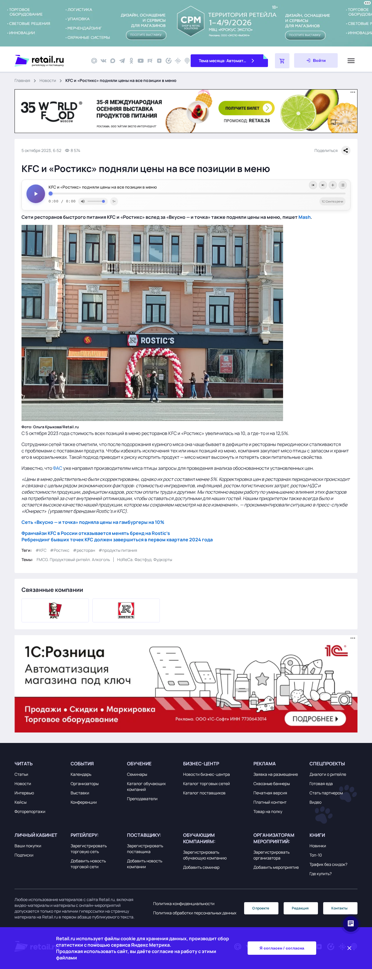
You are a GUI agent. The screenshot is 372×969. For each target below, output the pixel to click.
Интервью (24, 793)
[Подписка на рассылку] (94, 61)
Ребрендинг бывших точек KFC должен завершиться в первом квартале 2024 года (117, 539)
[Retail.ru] (49, 61)
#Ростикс (59, 550)
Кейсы (20, 802)
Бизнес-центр (201, 763)
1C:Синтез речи (332, 201)
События (82, 763)
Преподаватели (142, 798)
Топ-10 (316, 855)
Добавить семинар (201, 867)
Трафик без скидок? (328, 864)
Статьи (21, 774)
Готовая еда (321, 783)
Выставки (80, 793)
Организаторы (85, 783)
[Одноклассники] (131, 61)
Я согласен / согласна (282, 948)
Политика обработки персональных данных (194, 913)
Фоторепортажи (30, 811)
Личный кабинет (36, 835)
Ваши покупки (28, 845)
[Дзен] (159, 61)
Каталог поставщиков (204, 793)
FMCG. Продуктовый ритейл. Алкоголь (73, 559)
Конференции (84, 802)
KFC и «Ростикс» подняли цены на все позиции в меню (103, 187)
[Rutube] (150, 61)
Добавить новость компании (144, 863)
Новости (48, 80)
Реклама (264, 763)
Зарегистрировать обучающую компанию (205, 855)
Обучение (139, 763)
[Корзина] (282, 60)
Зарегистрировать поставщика (145, 848)
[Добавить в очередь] (333, 185)
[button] (41, 763)
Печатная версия (270, 793)
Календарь (81, 774)
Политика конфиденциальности (183, 903)
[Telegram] (122, 61)
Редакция (300, 908)
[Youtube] (141, 61)
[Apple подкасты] (187, 61)
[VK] (103, 61)
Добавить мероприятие (276, 867)
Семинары (137, 774)
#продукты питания (118, 550)
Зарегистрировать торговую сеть (89, 848)
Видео (315, 802)
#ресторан (84, 550)
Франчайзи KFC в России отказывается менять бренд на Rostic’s (96, 533)
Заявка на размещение (275, 774)
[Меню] (351, 60)
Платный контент (270, 802)
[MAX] (113, 61)
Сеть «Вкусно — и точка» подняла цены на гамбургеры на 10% (93, 522)
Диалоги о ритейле (328, 774)
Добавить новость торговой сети (88, 863)
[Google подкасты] (178, 61)
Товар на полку (267, 811)
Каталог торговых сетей (206, 783)
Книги (317, 835)
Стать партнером (326, 793)
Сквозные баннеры (271, 783)
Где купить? (321, 873)
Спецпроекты (327, 763)
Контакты (339, 908)
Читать (24, 763)
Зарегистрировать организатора (271, 855)
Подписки (24, 855)
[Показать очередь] (343, 185)
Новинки (318, 845)
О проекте (260, 908)
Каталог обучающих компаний (146, 786)
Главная (22, 80)
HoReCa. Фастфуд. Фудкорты (144, 559)
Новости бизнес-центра (206, 774)
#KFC (40, 550)
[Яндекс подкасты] (168, 61)
